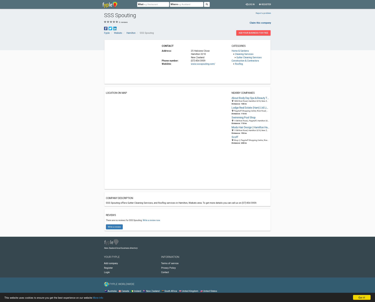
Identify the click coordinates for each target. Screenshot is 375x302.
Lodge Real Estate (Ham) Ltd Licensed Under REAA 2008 (250, 107)
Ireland (137, 291)
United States (210, 291)
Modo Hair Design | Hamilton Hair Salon (250, 127)
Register (266, 4)
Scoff (235, 137)
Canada (125, 291)
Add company (111, 263)
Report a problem (263, 13)
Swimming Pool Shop (244, 117)
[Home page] (110, 4)
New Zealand (152, 291)
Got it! (361, 297)
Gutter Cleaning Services (249, 57)
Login (107, 272)
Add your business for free (253, 33)
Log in (251, 4)
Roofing (239, 64)
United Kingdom (189, 291)
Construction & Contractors (245, 60)
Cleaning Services (244, 54)
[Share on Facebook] (106, 28)
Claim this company (260, 22)
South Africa (170, 291)
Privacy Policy (168, 267)
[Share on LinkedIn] (115, 28)
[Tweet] (110, 28)
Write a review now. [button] (151, 220)
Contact (165, 272)
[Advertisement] (130, 61)
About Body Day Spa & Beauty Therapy (250, 98)
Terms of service (170, 263)
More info (98, 297)
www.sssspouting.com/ (203, 64)
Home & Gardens (240, 50)
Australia (112, 291)
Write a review (114, 227)
